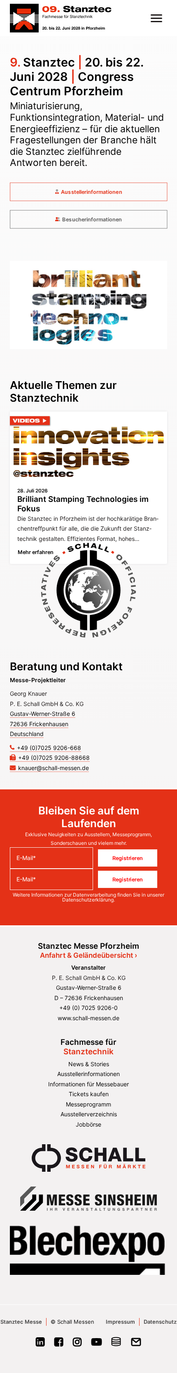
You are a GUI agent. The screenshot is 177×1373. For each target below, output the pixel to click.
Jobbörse (88, 1124)
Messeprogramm (88, 1104)
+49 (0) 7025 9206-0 (88, 1007)
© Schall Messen (72, 1321)
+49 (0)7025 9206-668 (49, 747)
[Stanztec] (61, 18)
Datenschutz (160, 1321)
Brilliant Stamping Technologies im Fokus (83, 503)
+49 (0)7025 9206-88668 (54, 757)
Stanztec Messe (21, 1321)
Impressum (120, 1321)
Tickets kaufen (89, 1093)
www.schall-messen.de (88, 1017)
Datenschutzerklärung (88, 900)
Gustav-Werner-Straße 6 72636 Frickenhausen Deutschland (42, 723)
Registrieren (127, 858)
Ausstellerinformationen (88, 1073)
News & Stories (88, 1063)
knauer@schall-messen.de (53, 767)
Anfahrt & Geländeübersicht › (88, 955)
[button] (156, 18)
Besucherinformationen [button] (92, 219)
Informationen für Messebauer (88, 1084)
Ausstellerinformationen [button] (91, 192)
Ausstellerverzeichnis (89, 1114)
